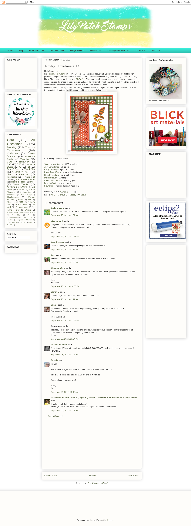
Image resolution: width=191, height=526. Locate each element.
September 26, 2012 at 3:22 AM (64, 299)
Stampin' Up (25, 195)
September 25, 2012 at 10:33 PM (65, 286)
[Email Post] (75, 192)
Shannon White (58, 268)
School (22, 222)
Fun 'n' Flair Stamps (25, 179)
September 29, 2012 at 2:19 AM (64, 392)
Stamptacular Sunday (53, 164)
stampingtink (57, 221)
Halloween (24, 162)
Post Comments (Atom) (98, 483)
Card (10, 140)
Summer (21, 189)
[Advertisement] (91, 445)
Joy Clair (16, 215)
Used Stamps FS (36, 50)
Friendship (12, 177)
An (29, 215)
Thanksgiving (13, 197)
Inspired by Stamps (24, 220)
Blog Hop (11, 202)
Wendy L (55, 292)
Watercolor (24, 174)
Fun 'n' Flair (13, 169)
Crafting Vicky (57, 208)
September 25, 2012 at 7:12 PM (64, 249)
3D (20, 167)
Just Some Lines (51, 167)
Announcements (13, 217)
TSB (19, 164)
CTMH (21, 202)
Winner (28, 210)
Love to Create (50, 183)
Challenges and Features (118, 50)
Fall (65, 195)
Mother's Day (26, 192)
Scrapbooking (21, 207)
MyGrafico (80, 79)
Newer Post (50, 475)
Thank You (29, 169)
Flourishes (48, 186)
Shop (21, 50)
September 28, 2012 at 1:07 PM (64, 355)
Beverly (54, 360)
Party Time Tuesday (53, 180)
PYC (30, 200)
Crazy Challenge (51, 169)
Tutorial (9, 225)
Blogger (110, 520)
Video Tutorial (20, 184)
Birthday (11, 147)
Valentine (24, 159)
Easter (20, 200)
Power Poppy (12, 222)
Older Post (133, 475)
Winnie (54, 305)
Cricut (30, 217)
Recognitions (95, 50)
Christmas (13, 153)
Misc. (9, 174)
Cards (32, 212)
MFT (32, 182)
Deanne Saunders (59, 344)
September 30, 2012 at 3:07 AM (64, 410)
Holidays (10, 220)
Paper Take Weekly (52, 172)
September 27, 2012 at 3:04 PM (64, 339)
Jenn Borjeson (57, 242)
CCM (9, 162)
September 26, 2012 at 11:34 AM (65, 320)
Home (10, 50)
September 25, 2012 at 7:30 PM (64, 262)
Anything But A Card (17, 187)
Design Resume (77, 50)
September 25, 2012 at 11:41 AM (65, 236)
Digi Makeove (50, 178)
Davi (53, 255)
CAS (9, 164)
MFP (17, 205)
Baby (25, 205)
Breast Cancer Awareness (17, 212)
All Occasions (57, 195)
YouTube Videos (57, 50)
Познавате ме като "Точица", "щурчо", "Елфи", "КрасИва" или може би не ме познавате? (94, 398)
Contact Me (140, 50)
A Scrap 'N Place (21, 172)
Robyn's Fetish (18, 182)
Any (23, 217)
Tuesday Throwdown (56, 74)
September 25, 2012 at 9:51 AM (64, 215)
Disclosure (155, 50)
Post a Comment (55, 416)
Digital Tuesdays (51, 175)
